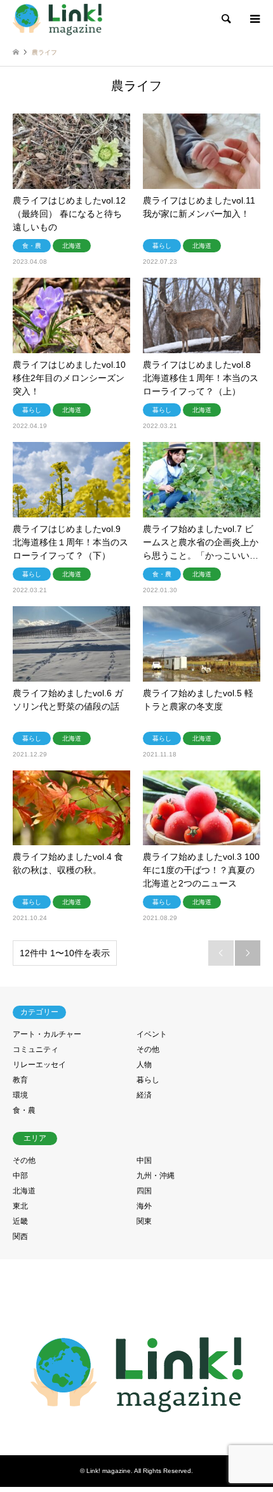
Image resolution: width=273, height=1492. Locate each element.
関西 (20, 1236)
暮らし (147, 1079)
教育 (20, 1079)
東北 (20, 1206)
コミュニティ (35, 1049)
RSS (136, 1429)
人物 (144, 1064)
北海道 (24, 1190)
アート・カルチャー (47, 1034)
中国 (144, 1160)
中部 (20, 1175)
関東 (144, 1221)
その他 (147, 1049)
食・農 (24, 1110)
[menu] (254, 19)
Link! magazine (108, 1470)
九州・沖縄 (155, 1175)
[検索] (225, 19)
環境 (20, 1095)
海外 (144, 1206)
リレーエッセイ (39, 1064)
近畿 (20, 1221)
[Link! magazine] (57, 19)
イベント (151, 1034)
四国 (144, 1190)
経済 (144, 1095)
